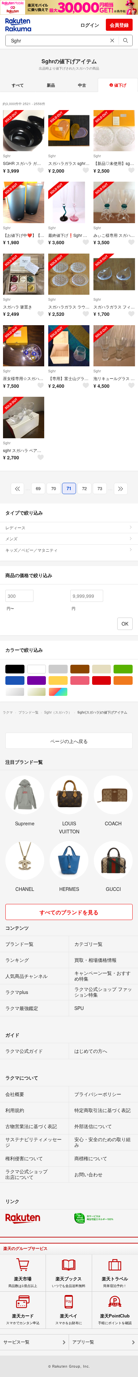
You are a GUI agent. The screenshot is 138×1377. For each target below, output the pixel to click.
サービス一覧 (16, 1342)
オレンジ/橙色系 (132, 680)
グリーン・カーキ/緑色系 (132, 669)
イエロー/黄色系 (67, 680)
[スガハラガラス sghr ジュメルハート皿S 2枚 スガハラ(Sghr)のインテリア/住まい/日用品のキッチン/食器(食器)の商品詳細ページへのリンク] (68, 130)
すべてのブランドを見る (69, 912)
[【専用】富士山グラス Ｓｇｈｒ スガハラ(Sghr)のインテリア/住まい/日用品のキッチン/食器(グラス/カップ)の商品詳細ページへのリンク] (68, 345)
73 (99, 488)
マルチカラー (67, 692)
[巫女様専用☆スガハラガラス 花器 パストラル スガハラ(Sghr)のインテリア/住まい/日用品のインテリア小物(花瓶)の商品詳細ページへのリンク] (23, 345)
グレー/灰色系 (67, 669)
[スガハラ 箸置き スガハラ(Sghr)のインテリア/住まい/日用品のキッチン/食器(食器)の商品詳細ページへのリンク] (23, 274)
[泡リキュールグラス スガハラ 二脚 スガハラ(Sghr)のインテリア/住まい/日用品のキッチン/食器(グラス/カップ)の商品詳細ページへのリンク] (114, 345)
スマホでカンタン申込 (23, 1319)
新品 (51, 85)
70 (53, 488)
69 (38, 488)
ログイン (89, 24)
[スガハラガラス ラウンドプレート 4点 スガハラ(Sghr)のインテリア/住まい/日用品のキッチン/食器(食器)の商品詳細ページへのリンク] (68, 274)
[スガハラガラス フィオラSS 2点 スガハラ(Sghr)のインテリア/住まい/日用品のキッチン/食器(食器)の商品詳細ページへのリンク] (114, 274)
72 (84, 488)
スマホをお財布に (68, 1319)
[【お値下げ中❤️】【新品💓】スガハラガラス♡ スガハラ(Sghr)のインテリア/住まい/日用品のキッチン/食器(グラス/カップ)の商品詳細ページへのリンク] (23, 202)
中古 (82, 85)
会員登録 (119, 24)
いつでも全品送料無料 (68, 1282)
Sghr (6, 156)
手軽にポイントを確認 (115, 1319)
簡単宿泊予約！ (115, 1282)
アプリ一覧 (83, 1342)
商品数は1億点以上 (22, 1282)
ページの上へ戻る (69, 741)
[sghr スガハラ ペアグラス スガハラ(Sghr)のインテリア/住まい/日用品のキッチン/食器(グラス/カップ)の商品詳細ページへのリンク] (23, 417)
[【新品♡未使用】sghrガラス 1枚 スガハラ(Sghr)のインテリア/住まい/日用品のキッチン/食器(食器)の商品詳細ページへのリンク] (114, 130)
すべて (18, 85)
